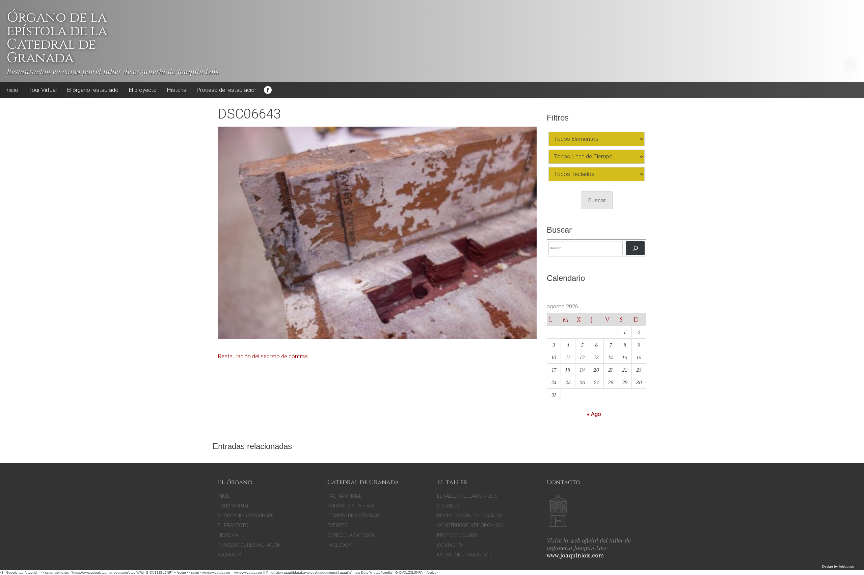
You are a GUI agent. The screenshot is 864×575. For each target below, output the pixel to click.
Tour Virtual (42, 89)
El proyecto (143, 89)
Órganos (448, 505)
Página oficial (344, 496)
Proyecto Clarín (458, 535)
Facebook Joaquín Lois (464, 554)
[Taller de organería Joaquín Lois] (558, 511)
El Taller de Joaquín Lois (467, 496)
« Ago (594, 414)
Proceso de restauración (227, 89)
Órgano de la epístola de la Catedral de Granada (57, 37)
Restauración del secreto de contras (263, 356)
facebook (339, 545)
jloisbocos (846, 566)
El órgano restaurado (92, 89)
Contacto (449, 545)
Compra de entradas (353, 515)
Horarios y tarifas (350, 505)
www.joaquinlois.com (575, 555)
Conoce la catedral (352, 535)
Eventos (338, 525)
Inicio (11, 89)
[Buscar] (635, 248)
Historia (176, 89)
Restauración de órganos (469, 515)
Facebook (268, 90)
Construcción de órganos (470, 525)
